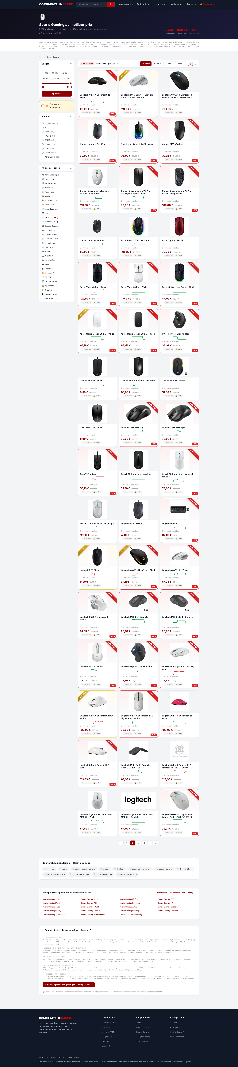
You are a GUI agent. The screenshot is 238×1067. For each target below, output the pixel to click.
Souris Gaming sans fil (90, 899)
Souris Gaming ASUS (128, 907)
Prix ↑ (158, 64)
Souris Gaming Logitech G (169, 911)
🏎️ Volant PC (47, 256)
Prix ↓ (170, 64)
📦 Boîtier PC (47, 196)
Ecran (138, 1023)
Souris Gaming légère (129, 899)
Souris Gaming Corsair (167, 907)
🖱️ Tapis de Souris (50, 239)
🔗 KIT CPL (46, 277)
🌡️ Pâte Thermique (50, 298)
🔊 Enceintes (47, 268)
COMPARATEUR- (56, 4)
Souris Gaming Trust (51, 907)
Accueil (42, 57)
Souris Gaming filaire (51, 899)
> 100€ (67, 78)
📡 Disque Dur (48, 192)
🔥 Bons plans (207, 4)
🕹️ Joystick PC (48, 260)
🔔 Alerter (96, 112)
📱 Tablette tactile (49, 294)
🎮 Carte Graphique (50, 175)
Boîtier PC (106, 1046)
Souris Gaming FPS (166, 899)
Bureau (191, 4)
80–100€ (56, 78)
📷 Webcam (47, 264)
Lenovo (50, 152)
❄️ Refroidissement (50, 209)
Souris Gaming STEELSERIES (93, 915)
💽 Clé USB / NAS (49, 281)
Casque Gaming (143, 1037)
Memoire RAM (108, 1032)
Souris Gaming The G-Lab (54, 915)
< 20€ (45, 73)
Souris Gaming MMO (51, 903)
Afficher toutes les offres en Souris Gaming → (176, 893)
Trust (49, 132)
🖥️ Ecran (46, 213)
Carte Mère (107, 1041)
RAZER (50, 136)
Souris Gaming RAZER (90, 907)
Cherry (50, 148)
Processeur (107, 1027)
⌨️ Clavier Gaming (50, 222)
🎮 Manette (47, 251)
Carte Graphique (109, 1023)
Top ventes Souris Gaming (131, 915)
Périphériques (145, 4)
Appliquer (56, 93)
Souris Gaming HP (165, 903)
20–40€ (55, 73)
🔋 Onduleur (47, 290)
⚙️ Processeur (48, 179)
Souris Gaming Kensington (130, 911)
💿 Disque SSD (48, 187)
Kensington (52, 157)
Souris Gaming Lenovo (90, 911)
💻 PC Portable (48, 230)
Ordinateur (177, 4)
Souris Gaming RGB (89, 903)
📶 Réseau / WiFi (49, 273)
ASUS (49, 140)
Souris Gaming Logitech (130, 903)
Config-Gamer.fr (177, 1032)
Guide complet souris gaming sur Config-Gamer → (68, 985)
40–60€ (65, 73)
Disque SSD (107, 1037)
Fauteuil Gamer (142, 1041)
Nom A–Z (180, 64)
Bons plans (175, 1027)
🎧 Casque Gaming (50, 226)
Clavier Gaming (142, 1032)
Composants (126, 4)
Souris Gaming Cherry (52, 911)
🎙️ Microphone (48, 243)
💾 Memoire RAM (49, 183)
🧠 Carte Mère (48, 205)
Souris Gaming (142, 1027)
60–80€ (46, 78)
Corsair (50, 144)
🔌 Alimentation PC (50, 200)
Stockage (162, 4)
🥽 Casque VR (48, 247)
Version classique (178, 1037)
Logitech (51, 123)
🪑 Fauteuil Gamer (50, 234)
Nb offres (146, 64)
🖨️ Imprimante (48, 286)
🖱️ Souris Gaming (50, 217)
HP (48, 127)
